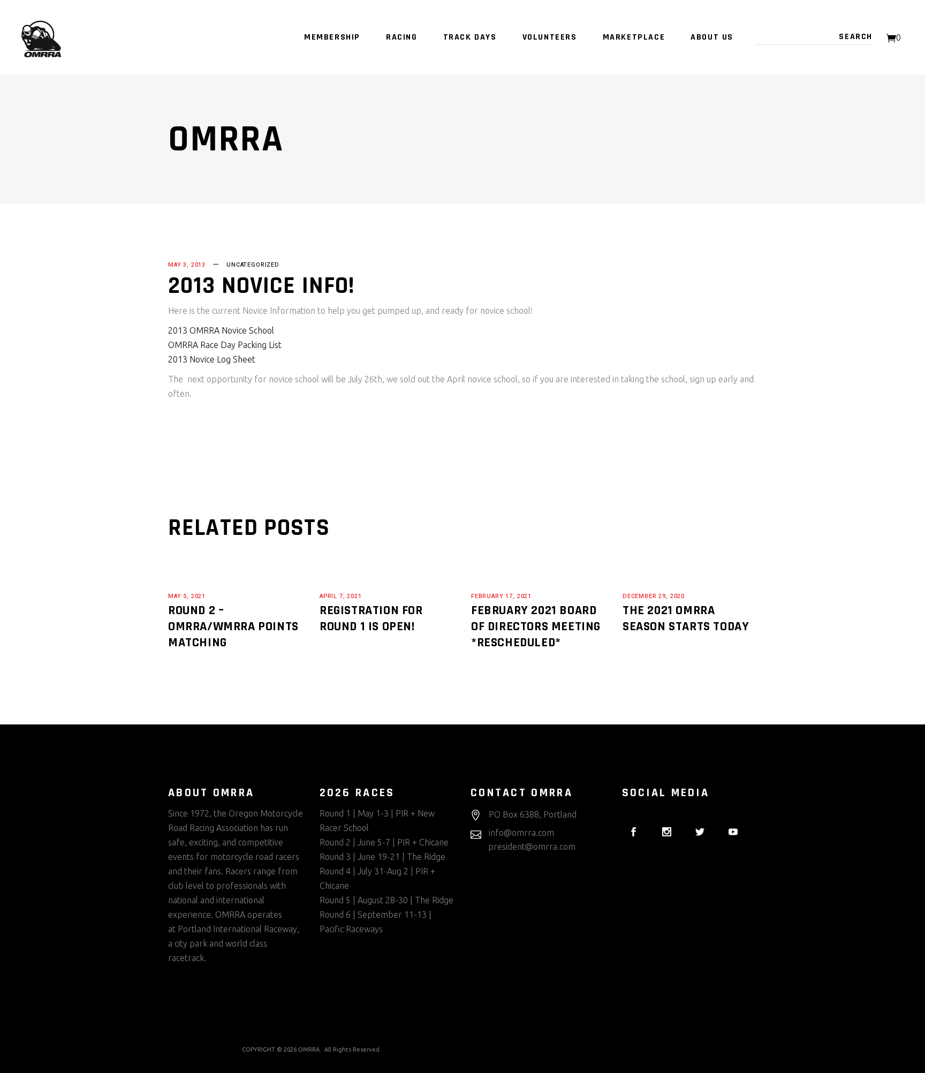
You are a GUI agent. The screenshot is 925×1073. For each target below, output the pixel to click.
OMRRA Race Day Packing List (225, 345)
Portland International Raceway (237, 929)
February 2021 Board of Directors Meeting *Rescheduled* (536, 626)
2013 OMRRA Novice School (221, 330)
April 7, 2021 (341, 596)
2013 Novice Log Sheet (211, 359)
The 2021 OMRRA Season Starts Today (686, 618)
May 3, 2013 (187, 264)
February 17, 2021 (501, 596)
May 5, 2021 (187, 596)
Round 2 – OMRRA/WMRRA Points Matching (233, 626)
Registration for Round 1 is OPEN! (371, 618)
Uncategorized (252, 264)
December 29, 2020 (654, 596)
